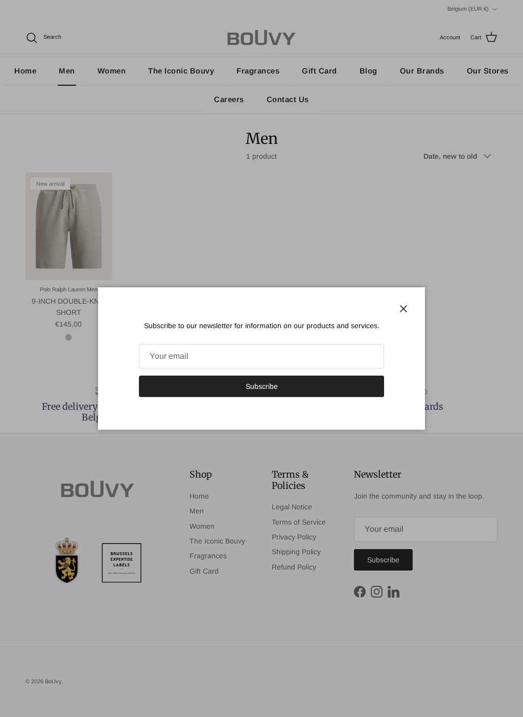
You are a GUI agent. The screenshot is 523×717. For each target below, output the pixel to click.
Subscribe (262, 386)
